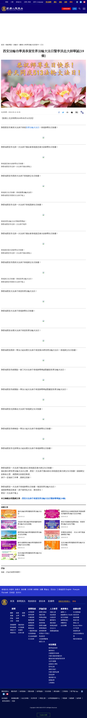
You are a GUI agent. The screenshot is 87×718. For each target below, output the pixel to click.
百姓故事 (52, 674)
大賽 (12, 2)
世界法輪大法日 (32, 127)
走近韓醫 (64, 625)
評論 (11, 618)
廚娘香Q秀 (76, 631)
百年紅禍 (52, 666)
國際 (11, 613)
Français (76, 589)
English (68, 589)
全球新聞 (31, 612)
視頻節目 (32, 601)
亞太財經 (31, 639)
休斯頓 (36, 589)
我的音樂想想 (77, 639)
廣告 (55, 2)
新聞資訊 (21, 601)
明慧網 (64, 698)
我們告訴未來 (53, 648)
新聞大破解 (42, 625)
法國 (41, 589)
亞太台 (53, 589)
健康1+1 (63, 612)
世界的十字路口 (44, 633)
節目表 (42, 601)
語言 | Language (38, 2)
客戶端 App (74, 691)
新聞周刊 (31, 625)
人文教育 (54, 609)
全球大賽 (21, 633)
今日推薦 (21, 627)
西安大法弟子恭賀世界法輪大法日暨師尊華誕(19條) (44, 498)
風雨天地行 (52, 669)
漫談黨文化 (52, 677)
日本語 (12, 592)
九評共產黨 (52, 661)
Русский (5, 592)
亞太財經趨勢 (32, 636)
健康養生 (64, 609)
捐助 (60, 2)
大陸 (11, 621)
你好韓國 (76, 617)
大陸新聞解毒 (43, 639)
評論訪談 (43, 609)
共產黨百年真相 (54, 653)
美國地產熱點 (54, 631)
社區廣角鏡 (32, 633)
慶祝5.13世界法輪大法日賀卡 (29, 45)
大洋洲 (29, 589)
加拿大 (17, 589)
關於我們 (14, 691)
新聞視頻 (32, 609)
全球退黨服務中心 (54, 698)
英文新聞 (48, 2)
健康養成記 (64, 620)
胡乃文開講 (64, 617)
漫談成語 (53, 623)
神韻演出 (13, 633)
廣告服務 (57, 691)
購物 (71, 2)
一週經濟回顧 (32, 631)
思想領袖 (42, 623)
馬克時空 (42, 636)
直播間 (51, 601)
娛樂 (23, 613)
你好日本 (76, 615)
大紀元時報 (25, 698)
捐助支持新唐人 (64, 601)
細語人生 (42, 641)
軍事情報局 (42, 628)
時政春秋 (42, 620)
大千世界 (76, 628)
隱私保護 (31, 691)
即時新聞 (13, 627)
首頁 (2, 45)
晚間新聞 (31, 620)
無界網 (78, 698)
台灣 (17, 615)
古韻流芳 (53, 617)
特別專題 (52, 645)
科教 (17, 621)
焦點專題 (9, 45)
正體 (25, 2)
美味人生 (76, 623)
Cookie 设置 (43, 715)
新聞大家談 (42, 612)
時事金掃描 (42, 617)
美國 (11, 615)
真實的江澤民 (53, 664)
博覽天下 (13, 630)
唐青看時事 (42, 631)
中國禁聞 (31, 617)
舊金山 (46, 589)
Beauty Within (77, 625)
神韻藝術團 (15, 698)
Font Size (76, 112)
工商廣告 (52, 683)
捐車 (65, 2)
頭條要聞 (13, 625)
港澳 (17, 613)
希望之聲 (43, 698)
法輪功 (15, 45)
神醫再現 (64, 623)
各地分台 (18, 2)
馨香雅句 (53, 620)
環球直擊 (31, 615)
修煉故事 (52, 680)
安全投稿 (48, 691)
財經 (17, 618)
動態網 (71, 698)
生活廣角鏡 (77, 612)
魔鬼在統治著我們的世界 (57, 658)
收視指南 (23, 691)
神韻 (6, 2)
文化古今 (53, 628)
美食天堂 (76, 620)
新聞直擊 (31, 623)
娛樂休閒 (77, 609)
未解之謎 (53, 612)
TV (75, 8)
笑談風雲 (53, 615)
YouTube (84, 2)
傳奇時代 (52, 650)
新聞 (13, 609)
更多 (13, 701)
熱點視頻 (21, 625)
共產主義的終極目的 (55, 656)
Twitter (81, 2)
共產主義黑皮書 (54, 672)
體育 (23, 615)
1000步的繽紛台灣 (78, 635)
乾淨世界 (34, 698)
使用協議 (40, 691)
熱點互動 (42, 615)
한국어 (18, 592)
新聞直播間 (66, 8)
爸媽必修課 (53, 625)
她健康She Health (67, 615)
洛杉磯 (23, 589)
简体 (29, 2)
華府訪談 (31, 628)
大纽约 (11, 589)
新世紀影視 (6, 701)
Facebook (77, 2)
